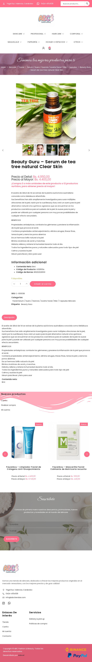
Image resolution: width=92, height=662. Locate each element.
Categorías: (17, 297)
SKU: (13, 293)
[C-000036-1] (28, 150)
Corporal (75, 33)
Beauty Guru (26, 304)
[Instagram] (3, 603)
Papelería (32, 42)
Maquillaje (13, 42)
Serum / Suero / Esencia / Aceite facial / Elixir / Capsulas (52, 67)
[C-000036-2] (40, 150)
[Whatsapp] (9, 603)
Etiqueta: (15, 304)
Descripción (9, 317)
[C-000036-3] (52, 150)
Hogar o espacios (55, 42)
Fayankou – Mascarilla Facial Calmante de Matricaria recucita (68, 468)
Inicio (3, 67)
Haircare (56, 33)
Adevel (21, 655)
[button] (87, 454)
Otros (77, 42)
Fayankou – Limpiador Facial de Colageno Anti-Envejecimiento (23, 468)
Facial (21, 67)
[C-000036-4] (64, 150)
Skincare (17, 33)
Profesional (37, 33)
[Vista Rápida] (33, 432)
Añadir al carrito (42, 284)
